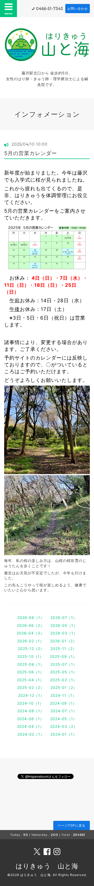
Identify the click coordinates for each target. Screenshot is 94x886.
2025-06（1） (30, 672)
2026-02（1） (30, 641)
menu (9, 13)
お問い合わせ (77, 9)
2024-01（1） (63, 734)
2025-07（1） (63, 664)
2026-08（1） (30, 617)
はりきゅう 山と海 (47, 866)
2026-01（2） (63, 641)
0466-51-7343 (49, 8)
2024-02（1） (30, 734)
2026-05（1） (63, 625)
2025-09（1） (63, 656)
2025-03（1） (63, 680)
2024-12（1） (31, 695)
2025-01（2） (63, 687)
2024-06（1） (30, 718)
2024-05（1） (63, 718)
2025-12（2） (31, 648)
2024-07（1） (63, 711)
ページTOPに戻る (71, 825)
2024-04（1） (30, 726)
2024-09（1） (63, 703)
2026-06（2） (30, 625)
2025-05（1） (63, 672)
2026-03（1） (63, 633)
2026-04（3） (30, 633)
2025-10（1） (30, 656)
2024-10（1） (30, 703)
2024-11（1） (63, 695)
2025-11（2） (63, 648)
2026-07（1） (63, 617)
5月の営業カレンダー (30, 153)
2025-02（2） (30, 687)
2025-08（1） (30, 664)
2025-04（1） (30, 680)
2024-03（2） (63, 726)
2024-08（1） (30, 711)
